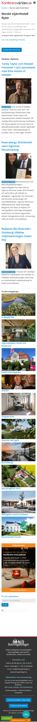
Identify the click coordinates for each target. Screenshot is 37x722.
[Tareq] (18, 91)
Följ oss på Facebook (19, 706)
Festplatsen (18, 693)
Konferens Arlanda (18, 717)
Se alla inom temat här (11, 50)
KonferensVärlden (24, 690)
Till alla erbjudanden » (18, 590)
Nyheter (5, 8)
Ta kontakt (7, 718)
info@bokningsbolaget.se (21, 669)
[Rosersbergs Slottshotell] (18, 166)
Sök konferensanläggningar (14, 715)
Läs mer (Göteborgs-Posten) (13, 39)
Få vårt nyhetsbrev (10, 596)
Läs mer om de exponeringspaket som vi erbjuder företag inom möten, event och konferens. (18, 682)
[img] (18, 567)
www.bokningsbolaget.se (18, 672)
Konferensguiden (11, 690)
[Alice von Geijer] (18, 256)
